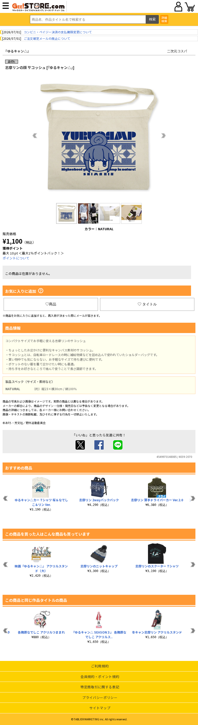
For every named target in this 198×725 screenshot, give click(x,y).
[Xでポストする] (80, 448)
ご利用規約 (100, 666)
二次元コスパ (177, 51)
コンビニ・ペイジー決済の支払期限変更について (58, 32)
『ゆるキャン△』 (17, 51)
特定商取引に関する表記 (99, 686)
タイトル (149, 304)
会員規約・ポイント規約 (99, 676)
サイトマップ (99, 707)
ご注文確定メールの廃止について (47, 38)
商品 (52, 304)
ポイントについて (16, 258)
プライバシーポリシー (100, 697)
